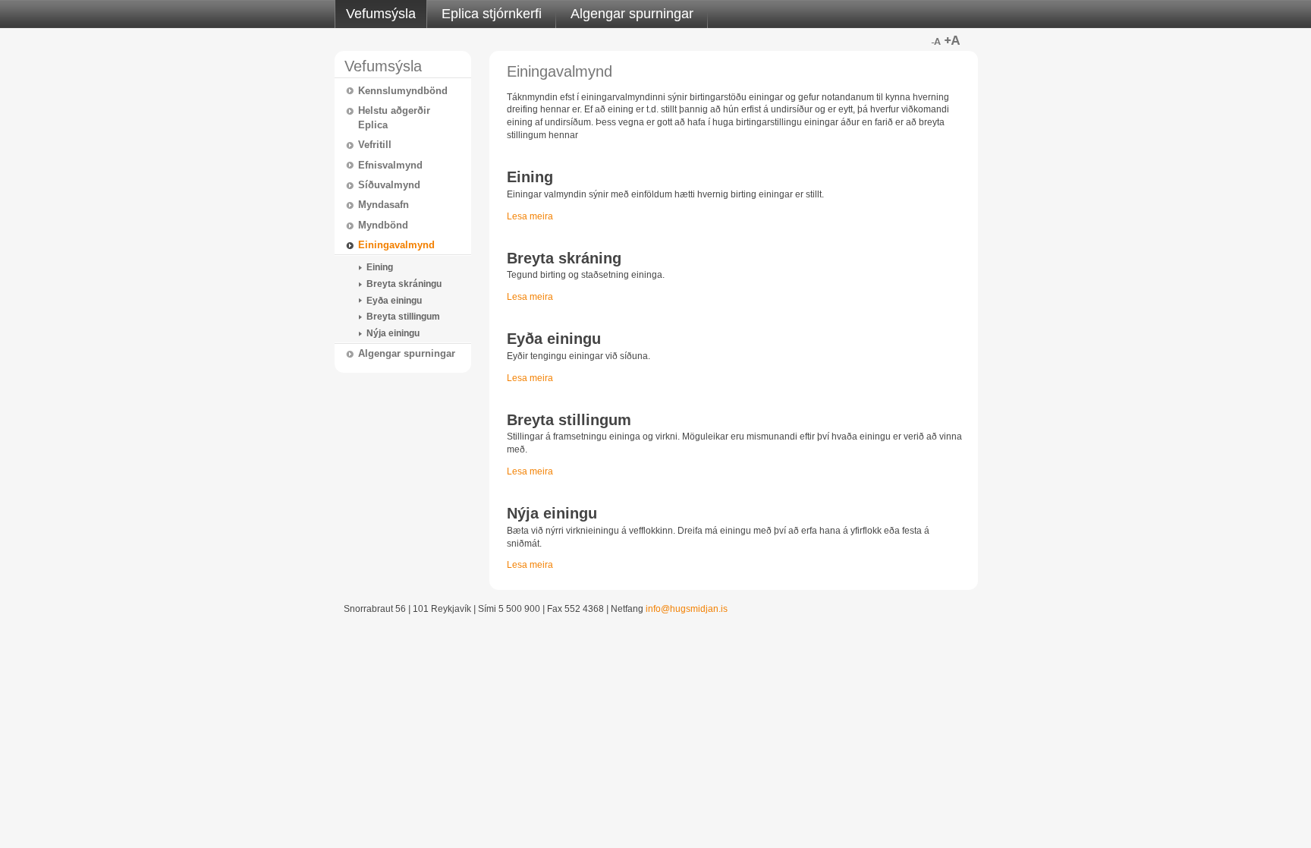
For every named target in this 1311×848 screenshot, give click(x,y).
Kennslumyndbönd (403, 90)
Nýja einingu (393, 333)
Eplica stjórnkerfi (492, 13)
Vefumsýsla (381, 13)
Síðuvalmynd (389, 185)
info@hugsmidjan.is (687, 609)
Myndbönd (383, 225)
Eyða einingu (394, 300)
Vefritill (374, 144)
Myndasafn (383, 204)
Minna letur (935, 40)
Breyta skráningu (404, 284)
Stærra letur (952, 40)
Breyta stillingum (403, 316)
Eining (379, 267)
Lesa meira (530, 216)
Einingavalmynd (396, 245)
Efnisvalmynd (390, 165)
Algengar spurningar (632, 13)
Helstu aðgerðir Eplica (394, 117)
